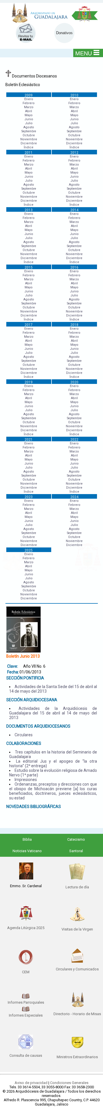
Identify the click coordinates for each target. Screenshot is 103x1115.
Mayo (29, 115)
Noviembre (28, 139)
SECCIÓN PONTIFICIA (25, 678)
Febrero (29, 103)
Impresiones (26, 779)
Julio (29, 123)
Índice (28, 147)
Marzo (28, 107)
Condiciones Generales (69, 1083)
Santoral (76, 851)
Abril (28, 111)
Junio (28, 119)
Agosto (28, 127)
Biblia (27, 839)
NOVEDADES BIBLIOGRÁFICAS (33, 806)
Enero (28, 99)
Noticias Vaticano (27, 851)
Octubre (29, 135)
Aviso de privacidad (31, 1083)
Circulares (24, 735)
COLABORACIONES (23, 743)
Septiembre (28, 131)
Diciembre (29, 143)
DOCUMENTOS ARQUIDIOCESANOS (38, 726)
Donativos (64, 33)
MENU (83, 53)
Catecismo (76, 839)
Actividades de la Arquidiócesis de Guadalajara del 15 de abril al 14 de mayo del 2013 (53, 713)
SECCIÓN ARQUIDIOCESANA (31, 700)
